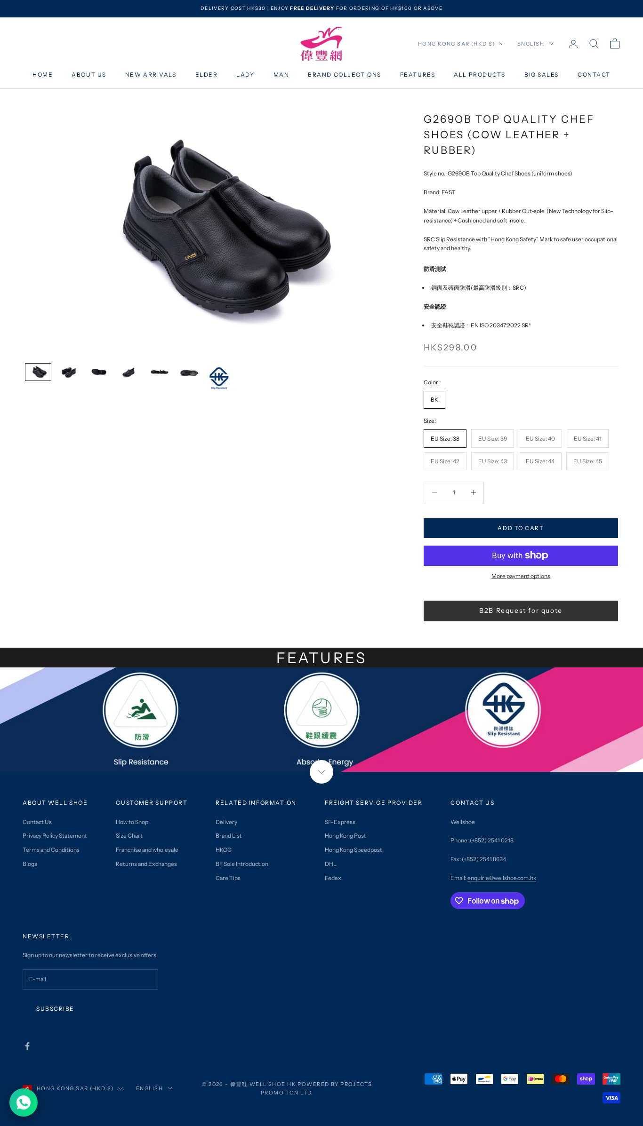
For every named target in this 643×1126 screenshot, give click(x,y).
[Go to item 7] (219, 378)
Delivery (226, 821)
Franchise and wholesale (147, 849)
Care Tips (228, 877)
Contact (594, 74)
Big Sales (541, 74)
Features (417, 74)
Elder (206, 74)
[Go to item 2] (68, 372)
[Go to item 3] (98, 372)
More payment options (520, 575)
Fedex (333, 877)
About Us (89, 74)
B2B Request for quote (521, 610)
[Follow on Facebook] (27, 1046)
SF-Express (340, 821)
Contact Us (37, 821)
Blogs (30, 863)
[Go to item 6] (189, 372)
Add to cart (521, 527)
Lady (245, 74)
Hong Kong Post (345, 835)
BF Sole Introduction (242, 863)
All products (480, 74)
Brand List (229, 835)
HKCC (224, 849)
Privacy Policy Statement (55, 835)
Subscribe (55, 1008)
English (530, 43)
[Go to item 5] (158, 372)
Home (42, 74)
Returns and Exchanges (146, 863)
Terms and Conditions (51, 849)
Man (281, 74)
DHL (331, 863)
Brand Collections (344, 74)
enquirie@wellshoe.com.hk (501, 877)
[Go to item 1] (38, 372)
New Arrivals (151, 74)
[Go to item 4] (128, 372)
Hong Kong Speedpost (353, 849)
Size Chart (129, 835)
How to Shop (132, 821)
